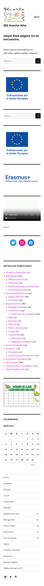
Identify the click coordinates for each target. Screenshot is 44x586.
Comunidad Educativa (16, 293)
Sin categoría (12, 362)
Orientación (14, 335)
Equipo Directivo (16, 296)
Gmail (6, 495)
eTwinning (13, 283)
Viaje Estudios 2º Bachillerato (20, 366)
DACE (11, 317)
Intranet (7, 483)
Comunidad (9, 526)
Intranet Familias (11, 550)
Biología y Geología (17, 307)
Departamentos (13, 303)
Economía (13, 321)
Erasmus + (11, 348)
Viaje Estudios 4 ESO (16, 369)
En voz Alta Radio (14, 345)
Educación (8, 532)
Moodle (7, 508)
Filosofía (12, 324)
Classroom (8, 501)
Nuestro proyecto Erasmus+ (21, 355)
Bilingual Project (16, 279)
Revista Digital (10, 562)
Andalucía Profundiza (16, 272)
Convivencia (14, 310)
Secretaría (13, 300)
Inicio (6, 477)
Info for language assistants (21, 286)
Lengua (12, 331)
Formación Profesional (17, 359)
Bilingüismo (12, 276)
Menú (36, 17)
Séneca (7, 489)
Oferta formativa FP (12, 568)
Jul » (33, 465)
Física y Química (16, 328)
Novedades (13, 352)
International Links (17, 290)
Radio (6, 544)
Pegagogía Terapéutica (22, 341)
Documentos (9, 538)
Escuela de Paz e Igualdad (23, 314)
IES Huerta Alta (14, 25)
